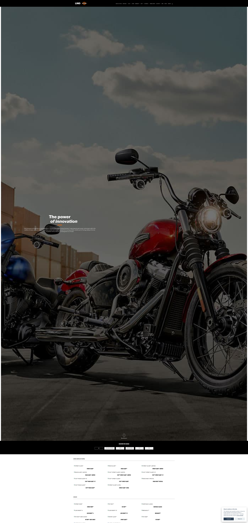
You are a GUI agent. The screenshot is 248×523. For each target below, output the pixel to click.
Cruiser (120, 448)
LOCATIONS (158, 3)
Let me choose (240, 515)
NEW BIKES (125, 3)
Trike (149, 448)
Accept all (229, 518)
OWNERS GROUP (152, 3)
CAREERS (169, 3)
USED (129, 3)
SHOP (142, 3)
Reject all (240, 518)
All (98, 448)
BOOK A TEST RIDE (119, 3)
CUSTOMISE (146, 3)
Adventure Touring (130, 448)
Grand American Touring (109, 448)
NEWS (162, 3)
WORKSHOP (137, 3)
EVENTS (165, 3)
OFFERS (133, 3)
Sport (139, 448)
